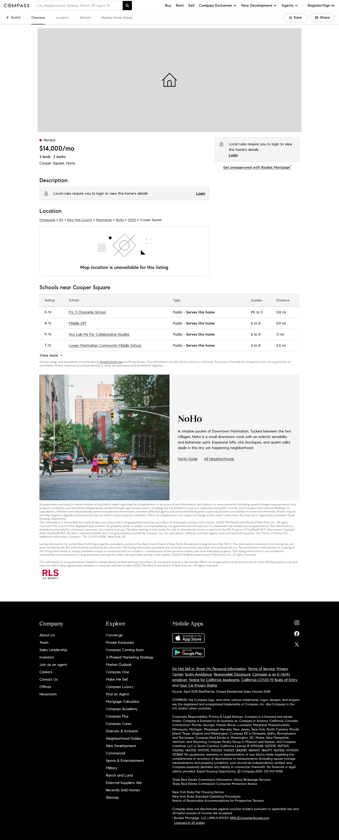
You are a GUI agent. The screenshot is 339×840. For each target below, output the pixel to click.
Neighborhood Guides (123, 738)
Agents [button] (288, 5)
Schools (85, 18)
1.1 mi (280, 334)
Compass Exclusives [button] (215, 5)
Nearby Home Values (117, 18)
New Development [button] (256, 5)
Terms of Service (261, 669)
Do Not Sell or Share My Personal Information (209, 669)
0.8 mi (281, 312)
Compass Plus (117, 716)
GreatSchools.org (111, 362)
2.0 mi (281, 345)
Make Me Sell (117, 679)
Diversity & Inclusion (122, 731)
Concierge (114, 635)
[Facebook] (297, 632)
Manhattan (104, 220)
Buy (168, 5)
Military (111, 768)
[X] (297, 643)
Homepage (47, 220)
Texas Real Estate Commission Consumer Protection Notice (214, 784)
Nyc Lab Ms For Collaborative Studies (99, 334)
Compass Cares (118, 723)
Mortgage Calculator (123, 701)
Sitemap (112, 797)
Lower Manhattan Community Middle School (105, 345)
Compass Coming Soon (125, 650)
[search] (127, 5)
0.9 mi (281, 323)
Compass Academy (121, 709)
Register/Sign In (321, 5)
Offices (45, 687)
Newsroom (48, 694)
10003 (132, 220)
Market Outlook (118, 664)
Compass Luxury (119, 687)
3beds (45, 157)
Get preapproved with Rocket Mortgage (257, 167)
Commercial (115, 753)
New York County (79, 220)
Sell (191, 5)
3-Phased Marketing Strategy (129, 657)
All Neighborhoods (219, 459)
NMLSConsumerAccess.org (249, 818)
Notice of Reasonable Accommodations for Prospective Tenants (218, 801)
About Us (47, 635)
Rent (180, 5)
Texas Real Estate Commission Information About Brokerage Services (221, 780)
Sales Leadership (53, 650)
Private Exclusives (120, 642)
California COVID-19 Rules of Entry (269, 680)
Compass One (117, 672)
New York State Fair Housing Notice (198, 792)
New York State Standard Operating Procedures (206, 796)
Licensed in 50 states (189, 823)
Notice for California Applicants (214, 680)
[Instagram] (297, 621)
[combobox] (78, 5)
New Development (121, 746)
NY (61, 220)
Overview (38, 18)
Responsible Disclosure (232, 674)
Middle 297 (77, 323)
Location (62, 18)
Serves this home (200, 312)
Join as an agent (53, 664)
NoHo (70, 163)
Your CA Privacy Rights (198, 685)
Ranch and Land (119, 775)
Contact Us (48, 679)
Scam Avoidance (198, 674)
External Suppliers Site (124, 782)
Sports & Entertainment (125, 760)
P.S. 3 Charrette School (87, 312)
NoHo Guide (188, 459)
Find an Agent (117, 694)
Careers (45, 672)
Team (43, 642)
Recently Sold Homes (123, 790)
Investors (46, 657)
